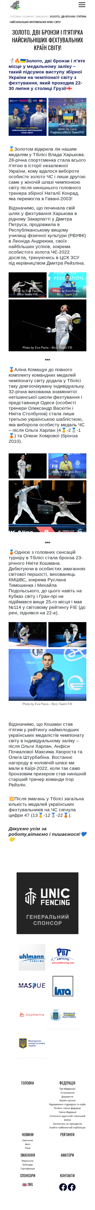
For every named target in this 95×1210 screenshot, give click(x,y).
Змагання (27, 1140)
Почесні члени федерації (67, 1108)
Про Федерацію (67, 1088)
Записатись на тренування (67, 1123)
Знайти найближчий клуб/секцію (67, 1127)
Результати (28, 1160)
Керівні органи (67, 1100)
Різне (27, 1148)
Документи (67, 1096)
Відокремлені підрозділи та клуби (67, 1104)
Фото (27, 1144)
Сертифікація (28, 1168)
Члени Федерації (67, 1112)
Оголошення (67, 1092)
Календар (28, 1164)
